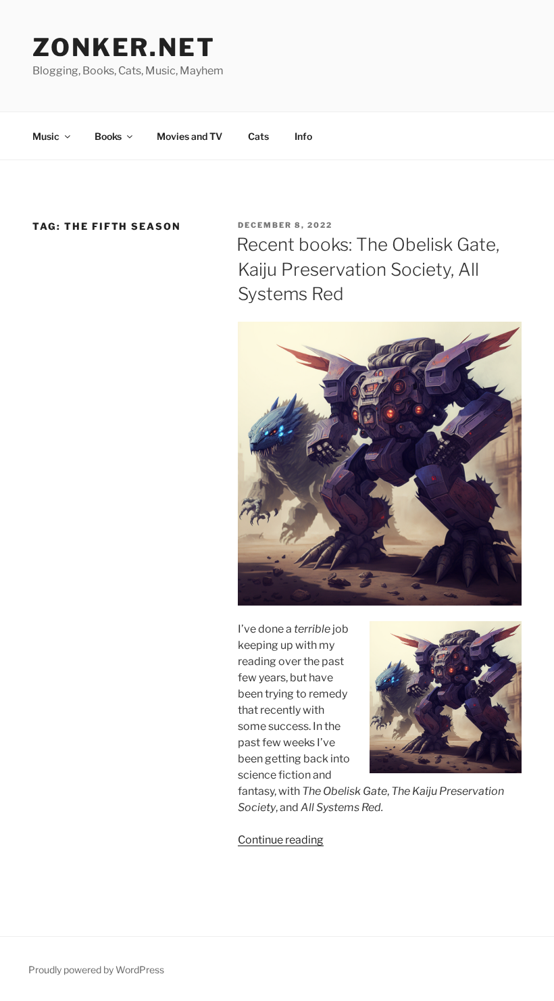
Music (45, 136)
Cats (258, 136)
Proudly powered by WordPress (96, 969)
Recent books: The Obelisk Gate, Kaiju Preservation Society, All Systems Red (367, 269)
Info (303, 136)
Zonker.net (124, 47)
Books (108, 136)
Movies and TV (189, 136)
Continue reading (281, 839)
